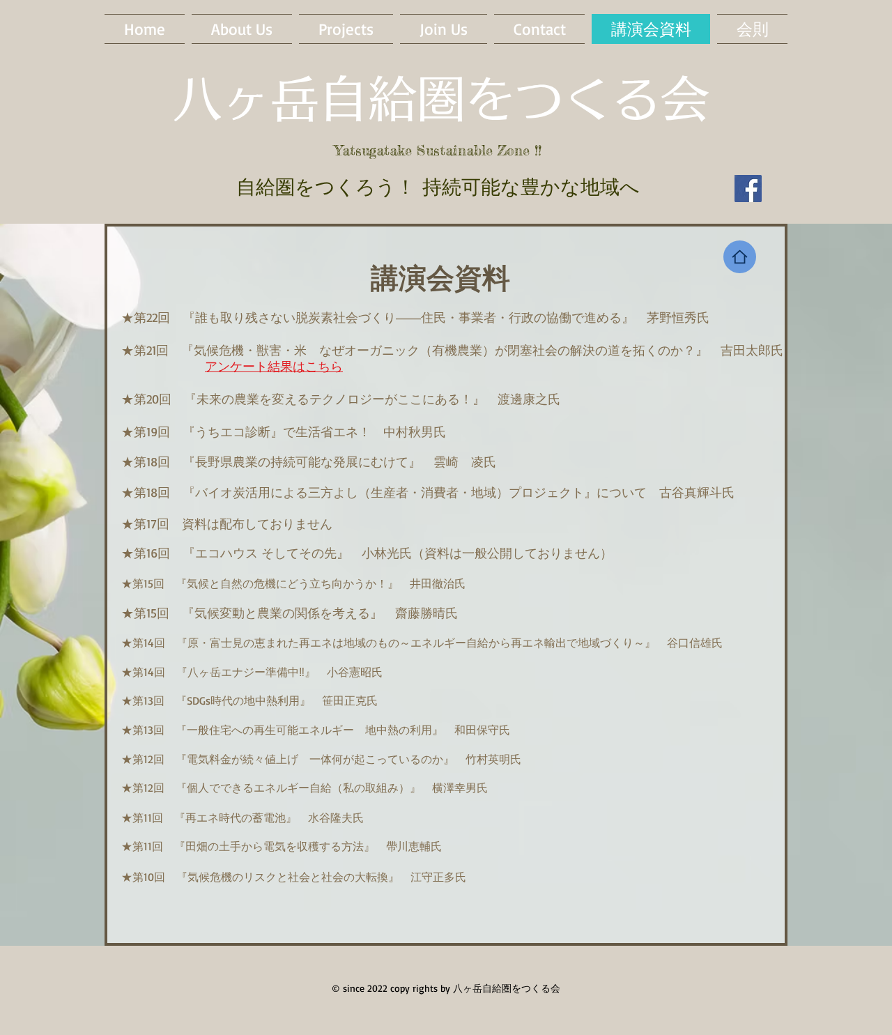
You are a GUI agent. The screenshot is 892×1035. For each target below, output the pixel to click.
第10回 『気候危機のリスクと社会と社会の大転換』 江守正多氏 (299, 877)
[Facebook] (748, 188)
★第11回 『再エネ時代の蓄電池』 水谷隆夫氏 (242, 818)
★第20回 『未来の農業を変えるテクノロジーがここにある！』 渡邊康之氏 (340, 398)
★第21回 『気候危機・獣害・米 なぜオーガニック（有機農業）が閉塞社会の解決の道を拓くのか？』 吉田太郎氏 (452, 350)
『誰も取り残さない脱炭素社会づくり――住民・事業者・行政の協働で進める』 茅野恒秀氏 (446, 317)
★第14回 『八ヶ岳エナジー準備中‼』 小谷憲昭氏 (252, 672)
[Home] (739, 256)
